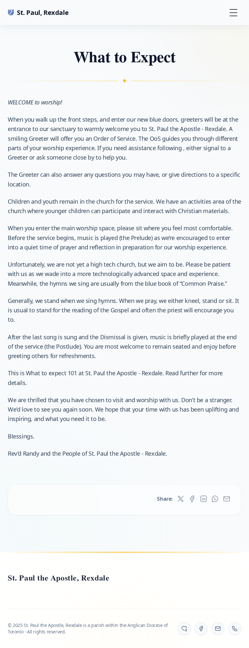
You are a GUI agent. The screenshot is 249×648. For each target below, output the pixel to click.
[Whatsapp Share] (215, 499)
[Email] (217, 628)
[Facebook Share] (192, 499)
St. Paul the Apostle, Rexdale (58, 577)
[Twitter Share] (180, 499)
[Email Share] (227, 499)
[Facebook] (201, 628)
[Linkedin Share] (204, 499)
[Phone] (234, 628)
